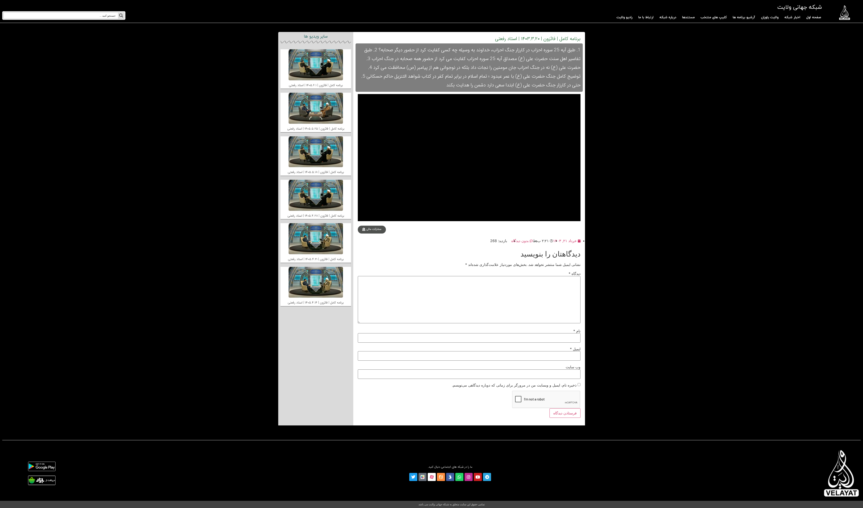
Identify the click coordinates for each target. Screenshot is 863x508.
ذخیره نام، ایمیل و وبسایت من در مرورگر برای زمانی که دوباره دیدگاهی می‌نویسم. (514, 385)
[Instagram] (469, 477)
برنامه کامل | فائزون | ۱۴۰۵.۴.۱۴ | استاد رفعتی (316, 302)
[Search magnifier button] (121, 15)
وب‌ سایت (573, 367)
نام (577, 331)
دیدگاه (575, 273)
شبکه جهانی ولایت (799, 7)
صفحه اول (813, 17)
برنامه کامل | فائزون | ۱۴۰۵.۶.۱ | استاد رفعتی (316, 85)
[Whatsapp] (459, 477)
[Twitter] (413, 477)
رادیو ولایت (624, 17)
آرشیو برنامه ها (744, 17)
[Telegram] (487, 477)
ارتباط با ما (646, 17)
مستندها (688, 17)
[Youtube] (478, 477)
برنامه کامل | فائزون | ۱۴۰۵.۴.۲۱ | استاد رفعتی (316, 259)
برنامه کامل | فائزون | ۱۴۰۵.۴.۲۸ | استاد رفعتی (315, 215)
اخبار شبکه (792, 17)
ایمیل (575, 349)
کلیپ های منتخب (714, 17)
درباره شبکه (667, 17)
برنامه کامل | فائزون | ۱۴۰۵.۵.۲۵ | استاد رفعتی (315, 128)
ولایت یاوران (769, 17)
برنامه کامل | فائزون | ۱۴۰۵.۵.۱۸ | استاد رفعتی (316, 172)
